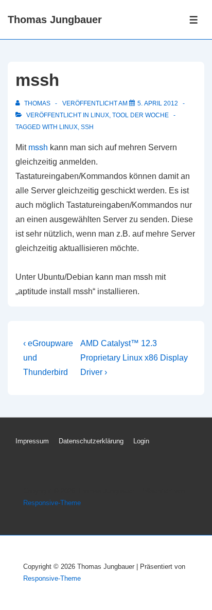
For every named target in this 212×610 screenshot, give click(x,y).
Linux (100, 115)
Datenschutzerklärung (91, 441)
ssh (87, 127)
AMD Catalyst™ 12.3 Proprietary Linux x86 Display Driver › (134, 357)
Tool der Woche (140, 115)
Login (141, 441)
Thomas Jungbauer (55, 19)
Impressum (32, 441)
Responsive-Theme (52, 503)
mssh (38, 147)
